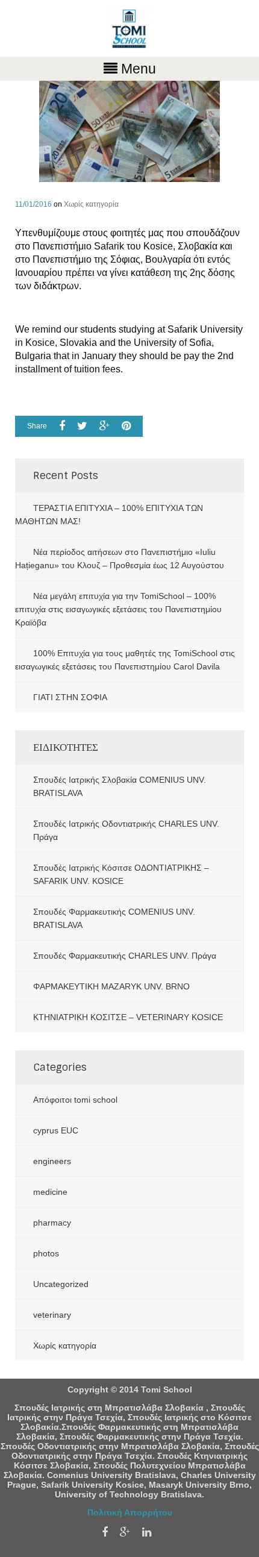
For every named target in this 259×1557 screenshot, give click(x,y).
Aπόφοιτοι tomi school (75, 1099)
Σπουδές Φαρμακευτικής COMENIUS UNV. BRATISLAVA (114, 918)
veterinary (52, 1315)
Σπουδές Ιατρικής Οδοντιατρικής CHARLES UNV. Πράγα (126, 830)
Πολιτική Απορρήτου (129, 1512)
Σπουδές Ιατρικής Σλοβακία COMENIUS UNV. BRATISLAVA (119, 786)
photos (46, 1253)
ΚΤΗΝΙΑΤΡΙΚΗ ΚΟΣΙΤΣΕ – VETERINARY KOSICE (128, 1017)
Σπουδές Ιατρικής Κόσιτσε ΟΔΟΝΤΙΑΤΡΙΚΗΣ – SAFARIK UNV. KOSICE (121, 874)
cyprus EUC (55, 1130)
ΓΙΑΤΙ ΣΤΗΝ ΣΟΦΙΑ (70, 697)
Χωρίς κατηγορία (91, 204)
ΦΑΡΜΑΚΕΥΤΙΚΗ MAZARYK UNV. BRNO (111, 986)
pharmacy (52, 1222)
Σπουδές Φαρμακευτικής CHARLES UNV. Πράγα (124, 955)
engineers (52, 1161)
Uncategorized (61, 1284)
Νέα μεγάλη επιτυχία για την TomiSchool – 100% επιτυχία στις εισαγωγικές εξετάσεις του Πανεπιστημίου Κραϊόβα (118, 609)
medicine (50, 1192)
